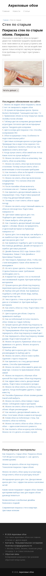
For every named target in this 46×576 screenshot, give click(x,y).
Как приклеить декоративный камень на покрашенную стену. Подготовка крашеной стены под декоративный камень (21, 195)
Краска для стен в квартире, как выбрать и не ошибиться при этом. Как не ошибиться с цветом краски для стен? (22, 237)
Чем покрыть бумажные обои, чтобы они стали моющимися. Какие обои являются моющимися (22, 263)
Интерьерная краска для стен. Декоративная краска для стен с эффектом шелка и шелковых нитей (23, 482)
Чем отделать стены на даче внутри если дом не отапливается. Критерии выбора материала (21, 302)
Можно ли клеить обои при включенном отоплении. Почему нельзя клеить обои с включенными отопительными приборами (21, 167)
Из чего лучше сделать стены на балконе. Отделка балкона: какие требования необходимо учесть (22, 271)
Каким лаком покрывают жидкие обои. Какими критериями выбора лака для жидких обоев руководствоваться (22, 493)
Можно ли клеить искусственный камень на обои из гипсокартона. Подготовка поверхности (22, 209)
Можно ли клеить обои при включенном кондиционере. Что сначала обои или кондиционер (21, 181)
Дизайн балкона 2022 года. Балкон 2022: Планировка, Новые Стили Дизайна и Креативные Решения (21, 254)
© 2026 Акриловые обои (15, 534)
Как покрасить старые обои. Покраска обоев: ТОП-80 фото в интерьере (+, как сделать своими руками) (22, 457)
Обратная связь (12, 554)
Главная (5, 11)
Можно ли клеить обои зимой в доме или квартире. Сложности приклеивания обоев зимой (22, 370)
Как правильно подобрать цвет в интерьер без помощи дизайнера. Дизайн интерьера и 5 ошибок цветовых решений (22, 246)
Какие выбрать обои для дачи (18, 220)
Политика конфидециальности (18, 545)
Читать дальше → (11, 90)
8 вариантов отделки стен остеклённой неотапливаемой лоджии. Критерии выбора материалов (21, 279)
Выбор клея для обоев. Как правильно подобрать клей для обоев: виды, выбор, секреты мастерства (20, 294)
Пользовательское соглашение (29, 543)
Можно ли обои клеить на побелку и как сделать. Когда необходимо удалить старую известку (21, 390)
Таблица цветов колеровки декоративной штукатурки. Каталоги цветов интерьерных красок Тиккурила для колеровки (21, 124)
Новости (16, 11)
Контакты (9, 543)
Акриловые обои (23, 5)
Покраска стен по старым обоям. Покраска (22, 32)
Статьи (26, 11)
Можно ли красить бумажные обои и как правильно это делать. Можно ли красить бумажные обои (21, 344)
